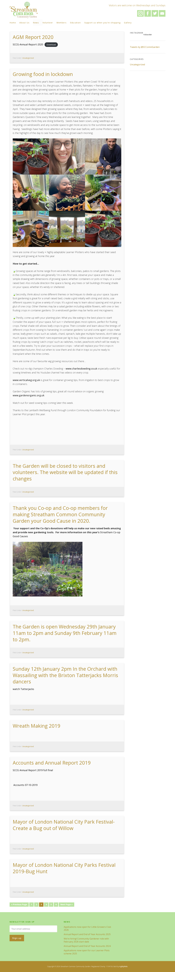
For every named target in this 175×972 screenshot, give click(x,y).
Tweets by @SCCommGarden (145, 47)
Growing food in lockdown (43, 74)
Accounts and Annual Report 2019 (52, 762)
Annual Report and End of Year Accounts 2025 (87, 934)
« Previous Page (19, 904)
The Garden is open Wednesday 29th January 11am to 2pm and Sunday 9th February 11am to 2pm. (64, 633)
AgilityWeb (123, 966)
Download (51, 44)
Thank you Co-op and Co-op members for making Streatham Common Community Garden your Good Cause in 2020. (60, 514)
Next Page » (66, 904)
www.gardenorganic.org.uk (28, 395)
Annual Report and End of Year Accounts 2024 (87, 946)
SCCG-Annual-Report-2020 (28, 44)
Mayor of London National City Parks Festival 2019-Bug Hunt (64, 868)
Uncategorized (28, 58)
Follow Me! (148, 34)
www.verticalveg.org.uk (26, 380)
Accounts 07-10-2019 (25, 785)
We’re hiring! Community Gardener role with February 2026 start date (86, 940)
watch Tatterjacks (23, 689)
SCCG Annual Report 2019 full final (33, 770)
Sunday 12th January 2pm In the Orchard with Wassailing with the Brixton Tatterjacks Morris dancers (65, 675)
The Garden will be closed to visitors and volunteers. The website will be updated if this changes (65, 472)
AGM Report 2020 (33, 37)
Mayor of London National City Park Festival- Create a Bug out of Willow (64, 825)
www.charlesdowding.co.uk (81, 368)
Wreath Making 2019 (36, 725)
